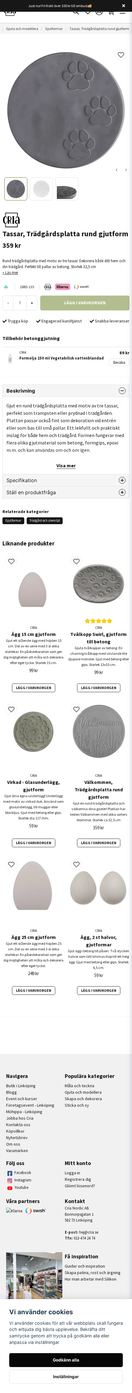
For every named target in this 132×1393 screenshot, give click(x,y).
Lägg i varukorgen (33, 687)
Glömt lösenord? (80, 1186)
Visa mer (66, 465)
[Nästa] (126, 170)
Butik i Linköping (21, 1085)
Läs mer (11, 272)
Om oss (13, 1144)
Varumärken (17, 1150)
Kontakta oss (18, 1124)
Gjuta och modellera (22, 28)
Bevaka (119, 362)
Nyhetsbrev (17, 1137)
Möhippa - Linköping (24, 1111)
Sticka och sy (77, 1105)
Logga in (72, 1173)
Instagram (22, 1180)
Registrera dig (78, 1179)
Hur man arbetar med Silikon (90, 1279)
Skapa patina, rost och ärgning (93, 1272)
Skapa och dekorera (83, 1098)
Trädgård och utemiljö (44, 520)
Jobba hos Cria (19, 1118)
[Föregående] (116, 170)
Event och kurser (21, 1098)
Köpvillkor (15, 1131)
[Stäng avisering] (123, 6)
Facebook (22, 1172)
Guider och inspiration (85, 1266)
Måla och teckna (79, 1085)
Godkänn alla (66, 1359)
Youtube (21, 1187)
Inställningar (66, 1376)
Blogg (11, 1092)
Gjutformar (54, 28)
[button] (120, 55)
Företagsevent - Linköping (30, 1105)
